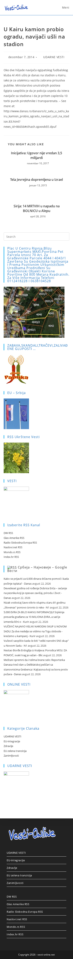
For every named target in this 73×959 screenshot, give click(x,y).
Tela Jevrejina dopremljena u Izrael (36, 179)
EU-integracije (12, 741)
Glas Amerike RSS (14, 538)
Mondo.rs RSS (12, 552)
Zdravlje (8, 746)
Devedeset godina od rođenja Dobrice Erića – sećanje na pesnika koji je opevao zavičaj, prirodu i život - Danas (35, 593)
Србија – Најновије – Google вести (37, 569)
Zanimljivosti (11, 755)
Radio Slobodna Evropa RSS (20, 542)
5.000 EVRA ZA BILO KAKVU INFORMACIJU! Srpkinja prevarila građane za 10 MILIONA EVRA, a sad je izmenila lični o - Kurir (34, 617)
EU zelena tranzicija (15, 751)
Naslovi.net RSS (13, 547)
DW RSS (8, 533)
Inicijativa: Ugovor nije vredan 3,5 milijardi (36, 155)
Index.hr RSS (11, 557)
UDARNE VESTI (53, 57)
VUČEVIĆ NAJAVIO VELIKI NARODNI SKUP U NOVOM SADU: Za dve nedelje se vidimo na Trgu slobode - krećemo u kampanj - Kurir (35, 631)
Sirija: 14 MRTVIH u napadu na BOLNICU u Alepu (37, 208)
